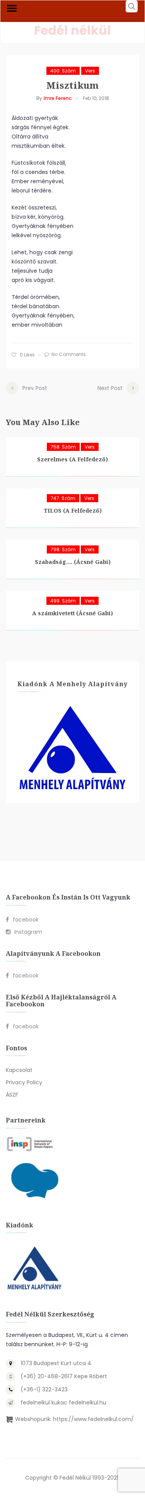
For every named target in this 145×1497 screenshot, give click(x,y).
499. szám (63, 600)
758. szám (63, 447)
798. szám (63, 549)
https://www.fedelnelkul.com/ (93, 1419)
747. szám (63, 498)
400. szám (63, 71)
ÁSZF (12, 1095)
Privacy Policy (24, 1082)
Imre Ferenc (58, 98)
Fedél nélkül (72, 30)
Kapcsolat (19, 1070)
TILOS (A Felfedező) (73, 510)
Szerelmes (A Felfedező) (72, 459)
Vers (90, 71)
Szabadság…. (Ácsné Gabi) (73, 561)
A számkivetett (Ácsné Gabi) (72, 613)
